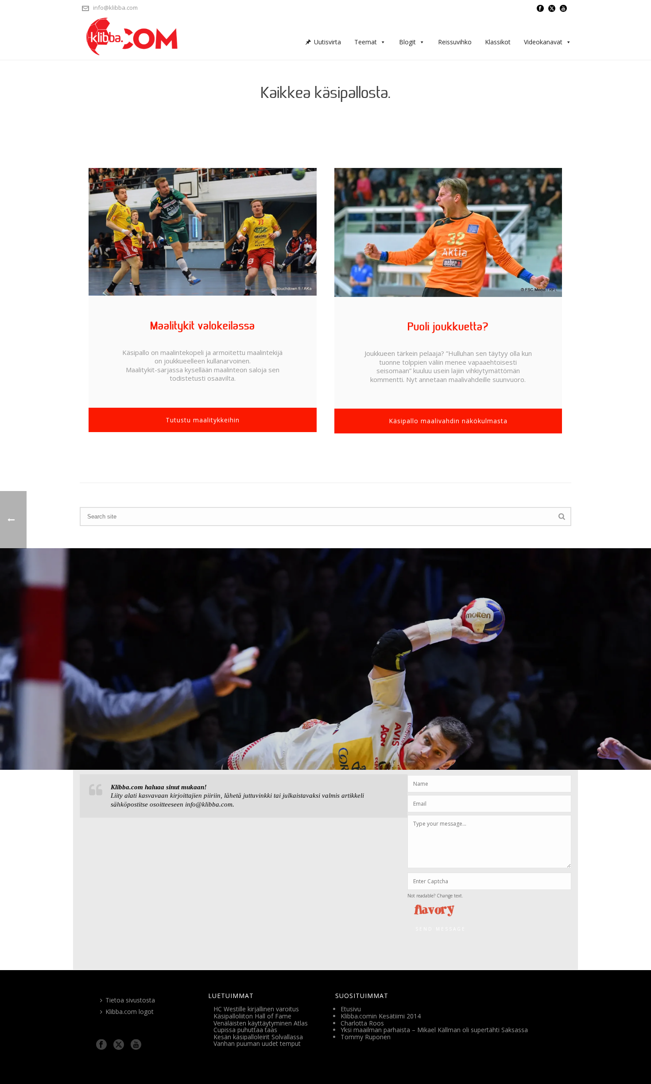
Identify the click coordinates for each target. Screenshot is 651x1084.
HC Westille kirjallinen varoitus (256, 1009)
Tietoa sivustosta (130, 1000)
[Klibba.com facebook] (101, 1045)
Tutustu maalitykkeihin (203, 420)
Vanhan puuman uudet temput (257, 1043)
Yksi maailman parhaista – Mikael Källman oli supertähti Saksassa (434, 1030)
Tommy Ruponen (366, 1037)
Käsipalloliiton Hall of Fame (252, 1016)
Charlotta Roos (362, 1023)
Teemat (365, 42)
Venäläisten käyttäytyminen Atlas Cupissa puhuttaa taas (260, 1026)
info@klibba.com (115, 8)
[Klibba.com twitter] (118, 1045)
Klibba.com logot (129, 1011)
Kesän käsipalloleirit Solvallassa (258, 1037)
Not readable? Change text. (435, 896)
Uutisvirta (327, 42)
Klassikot (498, 42)
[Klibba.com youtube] (136, 1045)
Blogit (407, 42)
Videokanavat (543, 42)
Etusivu (351, 1009)
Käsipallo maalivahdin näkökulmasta (448, 421)
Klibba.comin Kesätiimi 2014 (381, 1016)
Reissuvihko (455, 42)
